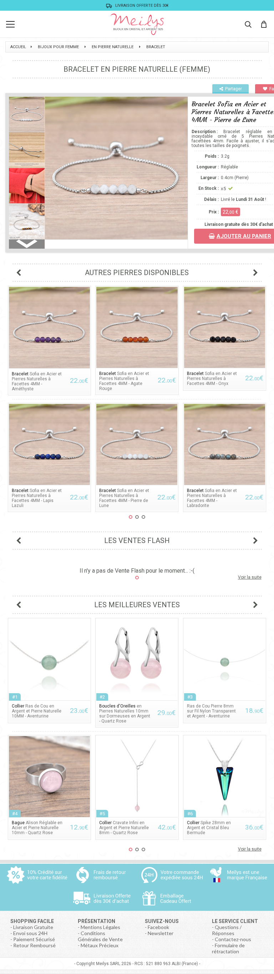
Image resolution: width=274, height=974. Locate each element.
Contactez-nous (233, 939)
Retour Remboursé (34, 945)
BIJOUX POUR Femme (58, 47)
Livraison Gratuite (33, 927)
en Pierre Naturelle (112, 47)
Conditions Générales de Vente (100, 936)
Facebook (158, 927)
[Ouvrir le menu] (10, 24)
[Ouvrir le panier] (264, 24)
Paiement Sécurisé (34, 939)
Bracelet (155, 47)
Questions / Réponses (227, 930)
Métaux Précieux (99, 945)
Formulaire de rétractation (228, 948)
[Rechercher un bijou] (248, 24)
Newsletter (160, 933)
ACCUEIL (18, 47)
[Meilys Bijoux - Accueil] (137, 24)
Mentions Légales (100, 927)
